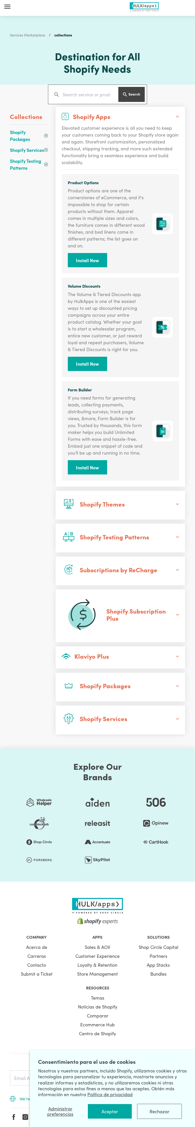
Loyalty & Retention (97, 965)
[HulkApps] (144, 6)
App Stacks (158, 965)
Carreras (36, 956)
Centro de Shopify (97, 1033)
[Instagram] (25, 1117)
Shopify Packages (20, 135)
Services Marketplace (27, 34)
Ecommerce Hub (97, 1024)
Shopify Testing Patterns (25, 164)
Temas (97, 998)
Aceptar (110, 1111)
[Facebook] (14, 1117)
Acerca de (36, 947)
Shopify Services (27, 150)
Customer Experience (97, 956)
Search (134, 94)
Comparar (97, 1015)
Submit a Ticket (37, 974)
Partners (158, 956)
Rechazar (159, 1111)
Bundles (158, 974)
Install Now (87, 260)
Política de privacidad (110, 1094)
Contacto (36, 965)
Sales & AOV (97, 947)
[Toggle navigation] (7, 6)
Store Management (97, 974)
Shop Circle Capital (158, 947)
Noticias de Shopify (97, 1006)
